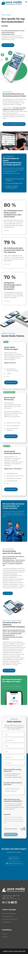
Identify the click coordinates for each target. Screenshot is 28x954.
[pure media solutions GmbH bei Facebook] (3, 903)
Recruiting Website (6, 922)
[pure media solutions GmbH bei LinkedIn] (15, 903)
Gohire (7, 230)
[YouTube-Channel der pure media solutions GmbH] (12, 903)
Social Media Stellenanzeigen (13, 774)
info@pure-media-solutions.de (13, 899)
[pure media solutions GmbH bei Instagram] (6, 903)
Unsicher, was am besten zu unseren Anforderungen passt (14, 808)
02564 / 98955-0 (16, 729)
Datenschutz (5, 937)
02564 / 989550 (10, 897)
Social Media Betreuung (11, 775)
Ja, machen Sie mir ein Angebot (13, 804)
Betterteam (8, 301)
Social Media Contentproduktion (13, 777)
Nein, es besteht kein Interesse (13, 805)
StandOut (8, 264)
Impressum (5, 934)
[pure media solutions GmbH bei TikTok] (9, 903)
